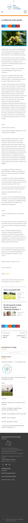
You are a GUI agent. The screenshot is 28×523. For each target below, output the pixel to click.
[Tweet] (7, 26)
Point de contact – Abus (8, 479)
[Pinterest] (18, 26)
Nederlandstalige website (8, 473)
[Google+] (10, 26)
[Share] (3, 26)
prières (20, 281)
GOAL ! (3, 383)
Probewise (14, 520)
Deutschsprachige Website (8, 476)
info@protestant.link (10, 459)
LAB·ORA (3, 398)
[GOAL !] (7, 390)
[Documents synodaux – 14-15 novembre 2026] (7, 369)
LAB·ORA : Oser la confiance (8, 417)
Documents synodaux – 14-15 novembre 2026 (13, 362)
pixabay (8, 273)
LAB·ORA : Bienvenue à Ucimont (9, 421)
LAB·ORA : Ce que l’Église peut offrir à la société (13, 413)
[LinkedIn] (14, 26)
